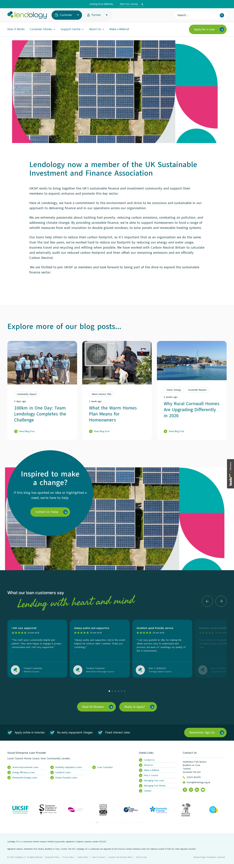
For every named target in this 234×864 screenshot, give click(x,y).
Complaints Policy (52, 857)
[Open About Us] (103, 29)
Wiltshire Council (31, 671)
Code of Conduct (98, 857)
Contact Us (190, 753)
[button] (207, 601)
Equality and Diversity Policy (120, 857)
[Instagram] (191, 790)
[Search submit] (222, 15)
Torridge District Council (160, 671)
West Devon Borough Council (100, 671)
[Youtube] (203, 790)
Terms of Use (141, 857)
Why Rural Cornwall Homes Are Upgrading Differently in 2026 (191, 409)
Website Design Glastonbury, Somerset (209, 857)
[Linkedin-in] (197, 790)
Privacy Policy (68, 857)
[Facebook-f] (185, 790)
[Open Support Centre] (83, 29)
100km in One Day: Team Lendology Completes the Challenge (40, 414)
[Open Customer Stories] (54, 29)
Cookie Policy (83, 857)
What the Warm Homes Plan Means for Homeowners (113, 414)
